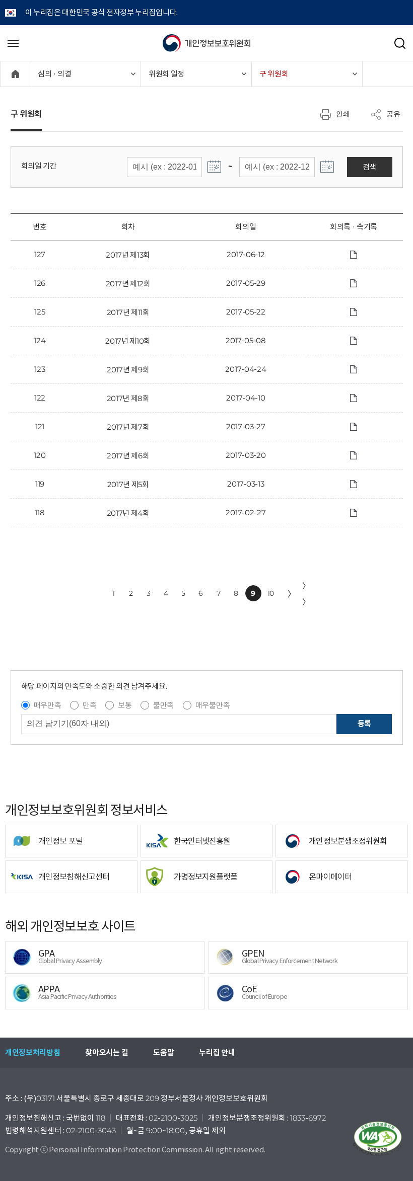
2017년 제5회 (128, 484)
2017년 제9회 (128, 369)
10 (270, 593)
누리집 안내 (217, 1052)
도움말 (163, 1052)
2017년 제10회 (128, 341)
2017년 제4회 (128, 513)
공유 (393, 114)
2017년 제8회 (128, 398)
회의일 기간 (39, 166)
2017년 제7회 (128, 427)
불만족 (163, 705)
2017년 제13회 (128, 255)
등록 (364, 723)
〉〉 (306, 594)
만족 (89, 705)
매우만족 (47, 705)
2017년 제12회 (128, 283)
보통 (124, 705)
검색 (369, 167)
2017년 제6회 (128, 455)
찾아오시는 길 (106, 1052)
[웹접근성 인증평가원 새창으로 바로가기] (378, 1139)
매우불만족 (212, 705)
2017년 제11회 (128, 312)
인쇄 (343, 114)
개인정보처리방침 (32, 1052)
